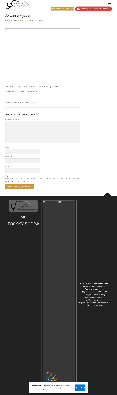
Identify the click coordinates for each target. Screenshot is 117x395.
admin (40, 20)
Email (8, 157)
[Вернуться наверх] (107, 196)
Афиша (32, 103)
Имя (8, 147)
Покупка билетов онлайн (62, 8)
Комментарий (12, 119)
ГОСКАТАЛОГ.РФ (23, 223)
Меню (110, 4)
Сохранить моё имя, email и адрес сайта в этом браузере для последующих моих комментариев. (42, 180)
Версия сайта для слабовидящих (95, 8)
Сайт (7, 166)
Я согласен (80, 388)
